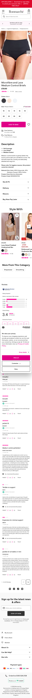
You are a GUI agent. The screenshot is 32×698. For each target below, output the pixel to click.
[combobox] (16, 16)
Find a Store (8, 638)
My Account (8, 633)
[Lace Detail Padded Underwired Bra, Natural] (5, 250)
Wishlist (7, 642)
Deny (16, 369)
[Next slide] (29, 23)
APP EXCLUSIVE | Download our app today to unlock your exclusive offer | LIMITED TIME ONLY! (15, 4)
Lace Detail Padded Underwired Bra (8, 246)
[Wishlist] (17, 215)
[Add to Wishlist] (28, 124)
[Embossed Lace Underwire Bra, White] (29, 254)
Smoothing (20, 269)
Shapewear (8, 269)
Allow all (16, 357)
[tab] (12, 78)
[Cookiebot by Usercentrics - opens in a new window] (23, 327)
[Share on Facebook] (10, 589)
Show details (23, 352)
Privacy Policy (19, 620)
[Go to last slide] (2, 23)
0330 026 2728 (21, 675)
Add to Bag (13, 124)
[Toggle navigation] (3, 10)
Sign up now (16, 613)
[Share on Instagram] (14, 589)
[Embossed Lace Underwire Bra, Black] (23, 254)
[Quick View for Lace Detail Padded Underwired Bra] (17, 238)
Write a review (18, 91)
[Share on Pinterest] (22, 589)
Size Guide (28, 106)
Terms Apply (12, 137)
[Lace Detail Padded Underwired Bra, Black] (2, 250)
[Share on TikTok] (18, 589)
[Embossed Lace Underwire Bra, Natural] (26, 254)
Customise (15, 363)
